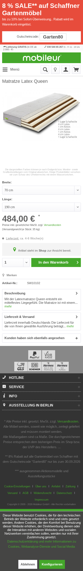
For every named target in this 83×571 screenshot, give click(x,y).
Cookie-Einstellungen (17, 486)
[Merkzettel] (55, 69)
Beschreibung (14, 293)
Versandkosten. (68, 421)
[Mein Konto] (66, 69)
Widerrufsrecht (43, 493)
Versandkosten (52, 225)
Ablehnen (28, 564)
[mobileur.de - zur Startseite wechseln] (41, 57)
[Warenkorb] (76, 69)
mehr (8, 306)
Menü (14, 69)
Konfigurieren (52, 564)
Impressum (42, 499)
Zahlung (70, 486)
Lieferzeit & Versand (19, 317)
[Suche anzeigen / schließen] (45, 69)
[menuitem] (10, 69)
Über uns (40, 486)
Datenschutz (64, 493)
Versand (12, 493)
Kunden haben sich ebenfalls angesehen (34, 338)
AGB (26, 493)
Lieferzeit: (12, 238)
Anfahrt (56, 486)
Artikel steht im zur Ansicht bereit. (44, 250)
